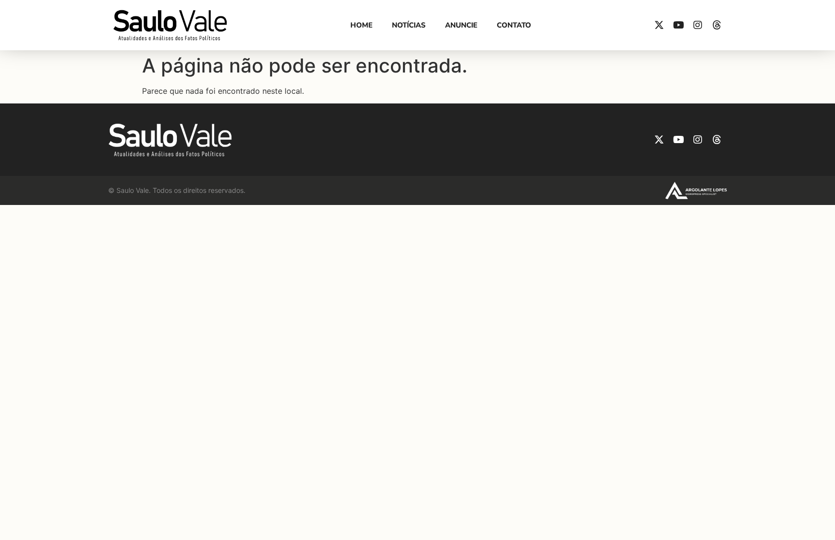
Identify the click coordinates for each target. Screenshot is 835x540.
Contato (514, 25)
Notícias (409, 25)
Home (361, 25)
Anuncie (461, 25)
